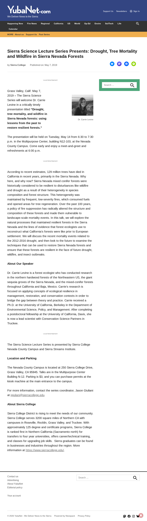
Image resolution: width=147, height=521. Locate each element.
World (77, 23)
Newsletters (121, 11)
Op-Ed (87, 23)
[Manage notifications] (141, 515)
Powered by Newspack (64, 516)
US (68, 23)
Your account (14, 495)
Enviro (98, 23)
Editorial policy (14, 487)
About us (19, 34)
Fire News (32, 23)
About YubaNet (15, 484)
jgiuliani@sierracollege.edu (27, 395)
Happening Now (15, 23)
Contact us (12, 476)
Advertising (13, 480)
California (58, 23)
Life (119, 23)
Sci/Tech (109, 23)
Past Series (44, 34)
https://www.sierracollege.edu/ (45, 450)
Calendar (13, 29)
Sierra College (18, 65)
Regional (45, 23)
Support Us (108, 11)
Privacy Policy (84, 516)
